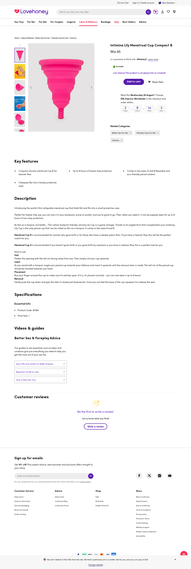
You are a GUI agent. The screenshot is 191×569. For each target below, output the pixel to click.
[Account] (162, 12)
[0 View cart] (174, 12)
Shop (98, 491)
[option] (61, 87)
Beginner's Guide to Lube (27, 372)
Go (90, 476)
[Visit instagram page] (159, 476)
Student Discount (102, 505)
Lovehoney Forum (62, 505)
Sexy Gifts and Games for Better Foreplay (34, 364)
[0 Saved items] (168, 12)
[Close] (175, 559)
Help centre (18, 497)
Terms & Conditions (143, 510)
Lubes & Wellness (88, 22)
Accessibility (140, 536)
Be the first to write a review (95, 426)
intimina (73, 38)
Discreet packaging (21, 505)
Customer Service (24, 491)
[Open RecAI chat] (183, 554)
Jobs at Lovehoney (143, 505)
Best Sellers (129, 22)
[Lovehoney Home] (31, 11)
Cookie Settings (142, 523)
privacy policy (85, 482)
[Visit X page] (149, 476)
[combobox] (104, 12)
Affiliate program (142, 527)
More (139, 491)
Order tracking (20, 514)
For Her (31, 22)
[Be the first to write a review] (95, 431)
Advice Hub (59, 497)
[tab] (34, 515)
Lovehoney (95, 29)
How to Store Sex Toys (26, 379)
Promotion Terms (142, 518)
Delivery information (22, 501)
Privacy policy (141, 514)
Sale (116, 22)
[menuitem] (20, 22)
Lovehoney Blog (61, 501)
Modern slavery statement (146, 531)
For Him (43, 22)
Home (16, 38)
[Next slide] (91, 87)
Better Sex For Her (43, 38)
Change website (95, 564)
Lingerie (71, 22)
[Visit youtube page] (170, 476)
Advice (142, 22)
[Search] (148, 12)
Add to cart (134, 82)
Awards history (141, 501)
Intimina (115, 140)
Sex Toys (19, 22)
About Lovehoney (142, 497)
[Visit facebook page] (139, 476)
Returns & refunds (21, 510)
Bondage (106, 22)
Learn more (153, 59)
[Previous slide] (31, 87)
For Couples (56, 22)
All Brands (99, 501)
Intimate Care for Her (60, 38)
